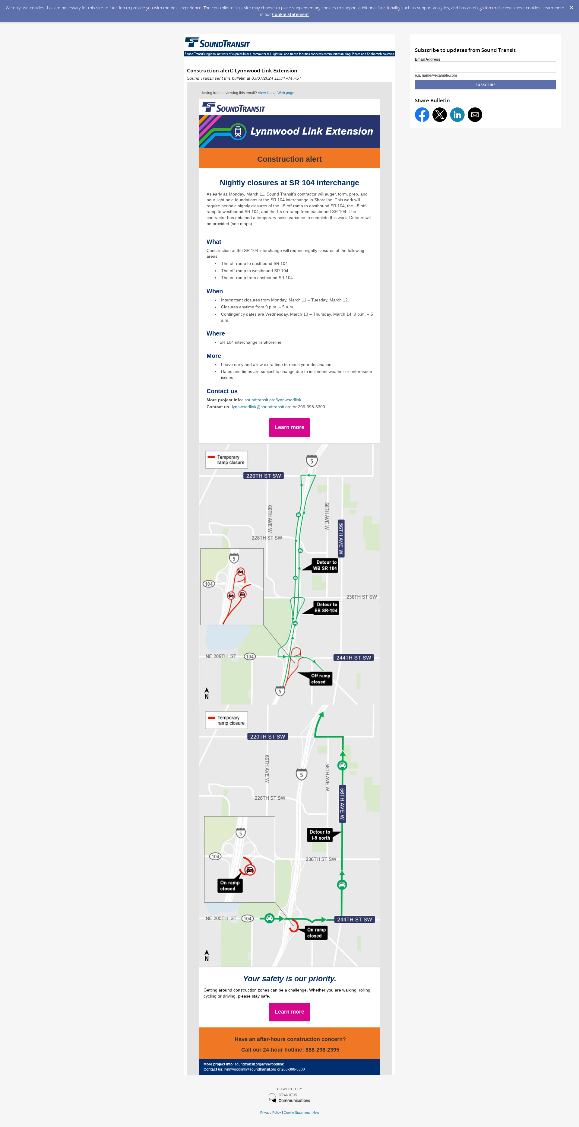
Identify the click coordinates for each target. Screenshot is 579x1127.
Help (315, 1112)
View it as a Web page (276, 93)
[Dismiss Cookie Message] (571, 5)
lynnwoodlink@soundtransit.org (262, 406)
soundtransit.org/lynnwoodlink (273, 399)
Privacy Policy (270, 1112)
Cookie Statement (290, 14)
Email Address (427, 59)
